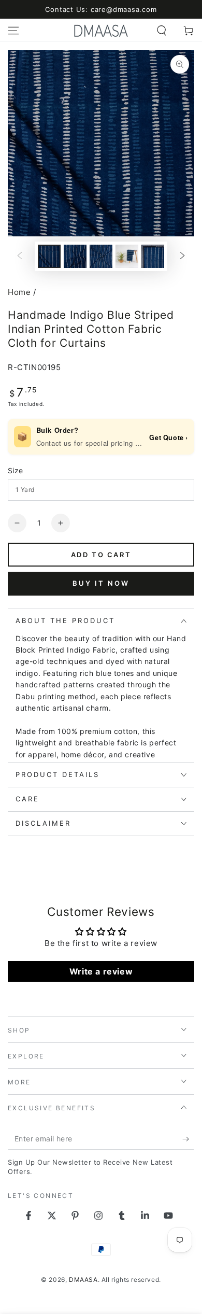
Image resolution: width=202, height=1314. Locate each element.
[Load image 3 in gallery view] (101, 256)
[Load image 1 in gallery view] (49, 256)
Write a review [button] (101, 971)
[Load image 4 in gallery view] (127, 256)
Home (19, 292)
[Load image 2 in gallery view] (75, 256)
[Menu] (13, 30)
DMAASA (83, 1279)
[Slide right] (182, 256)
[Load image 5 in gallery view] (152, 256)
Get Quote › (168, 437)
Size (15, 470)
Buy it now (101, 583)
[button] (161, 30)
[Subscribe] (188, 1139)
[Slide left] (19, 256)
